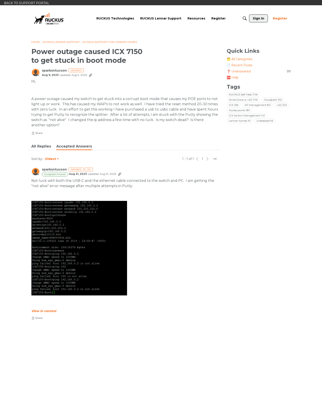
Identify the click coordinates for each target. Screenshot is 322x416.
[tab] (41, 146)
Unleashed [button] (265, 120)
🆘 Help (233, 77)
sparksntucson (54, 70)
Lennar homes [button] (239, 120)
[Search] (245, 18)
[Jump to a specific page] (214, 158)
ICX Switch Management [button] (247, 115)
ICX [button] (233, 105)
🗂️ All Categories (239, 59)
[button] (79, 248)
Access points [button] (239, 110)
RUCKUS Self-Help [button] (243, 94)
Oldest (51, 159)
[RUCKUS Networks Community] (49, 18)
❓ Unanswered (259, 71)
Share (36, 133)
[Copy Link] (90, 75)
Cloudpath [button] (273, 99)
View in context (43, 311)
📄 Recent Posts (239, 65)
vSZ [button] (282, 105)
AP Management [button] (257, 105)
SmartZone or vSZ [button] (243, 99)
